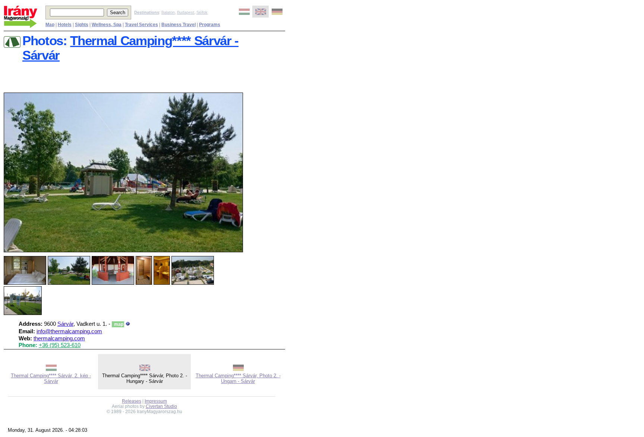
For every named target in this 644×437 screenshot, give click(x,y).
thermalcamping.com (59, 338)
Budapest (185, 12)
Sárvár (65, 324)
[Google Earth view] (128, 324)
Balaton (168, 12)
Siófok (202, 12)
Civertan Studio (161, 406)
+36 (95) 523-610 (59, 345)
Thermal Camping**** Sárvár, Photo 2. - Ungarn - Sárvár (238, 378)
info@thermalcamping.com (69, 331)
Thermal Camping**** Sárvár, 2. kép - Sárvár (51, 378)
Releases (131, 401)
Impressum (156, 401)
